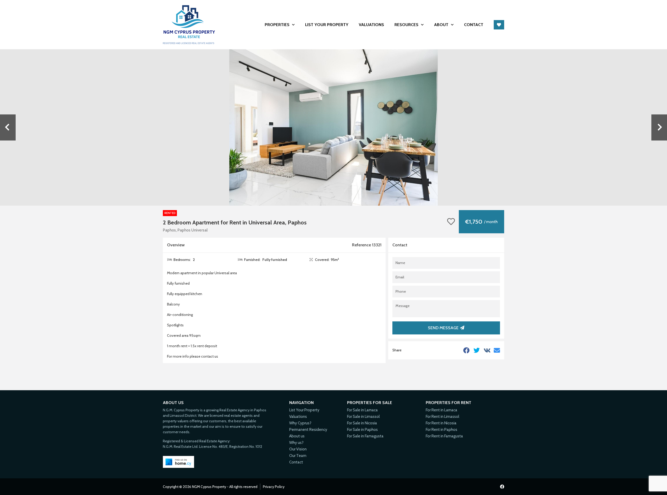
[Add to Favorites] (451, 222)
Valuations (371, 24)
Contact (473, 24)
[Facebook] (502, 487)
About (441, 24)
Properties (277, 24)
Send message (443, 327)
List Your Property (326, 24)
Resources (406, 24)
